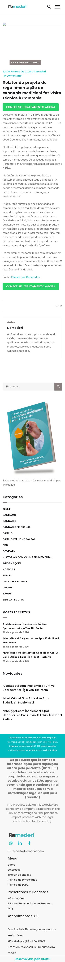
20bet (7, 509)
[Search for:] (32, 386)
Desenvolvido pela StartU (32, 959)
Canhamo (9, 515)
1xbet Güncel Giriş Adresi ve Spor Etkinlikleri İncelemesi (31, 640)
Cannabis (9, 521)
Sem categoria (13, 599)
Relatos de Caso (15, 581)
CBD (5, 545)
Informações (12, 563)
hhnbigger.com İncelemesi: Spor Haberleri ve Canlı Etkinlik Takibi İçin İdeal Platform (31, 655)
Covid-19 (9, 551)
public (7, 575)
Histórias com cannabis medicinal (27, 557)
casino (8, 533)
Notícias (9, 569)
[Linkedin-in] (20, 843)
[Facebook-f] (29, 843)
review (8, 587)
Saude (7, 593)
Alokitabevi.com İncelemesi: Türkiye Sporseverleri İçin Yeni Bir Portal (25, 626)
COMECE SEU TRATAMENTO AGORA (30, 107)
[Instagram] (11, 843)
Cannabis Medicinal (25, 62)
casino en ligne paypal (19, 539)
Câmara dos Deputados (25, 277)
